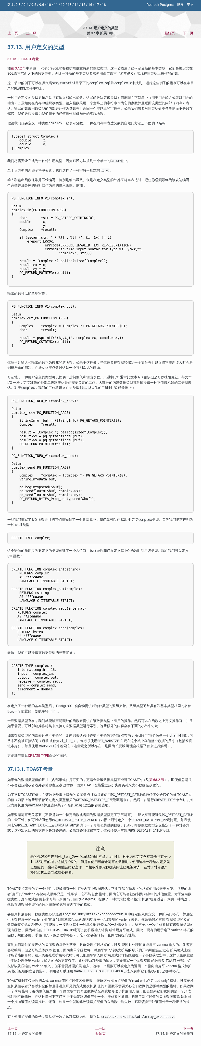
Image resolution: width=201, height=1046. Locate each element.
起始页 (169, 33)
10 (49, 5)
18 (104, 5)
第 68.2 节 (156, 780)
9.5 (33, 5)
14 (76, 5)
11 (56, 5)
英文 (190, 5)
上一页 (13, 33)
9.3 (18, 5)
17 (97, 5)
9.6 (41, 5)
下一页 (188, 33)
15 (83, 5)
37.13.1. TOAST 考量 (23, 59)
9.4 (26, 5)
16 (90, 5)
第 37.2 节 (18, 68)
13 (70, 5)
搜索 (180, 5)
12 (63, 5)
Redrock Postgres (160, 5)
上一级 (31, 33)
